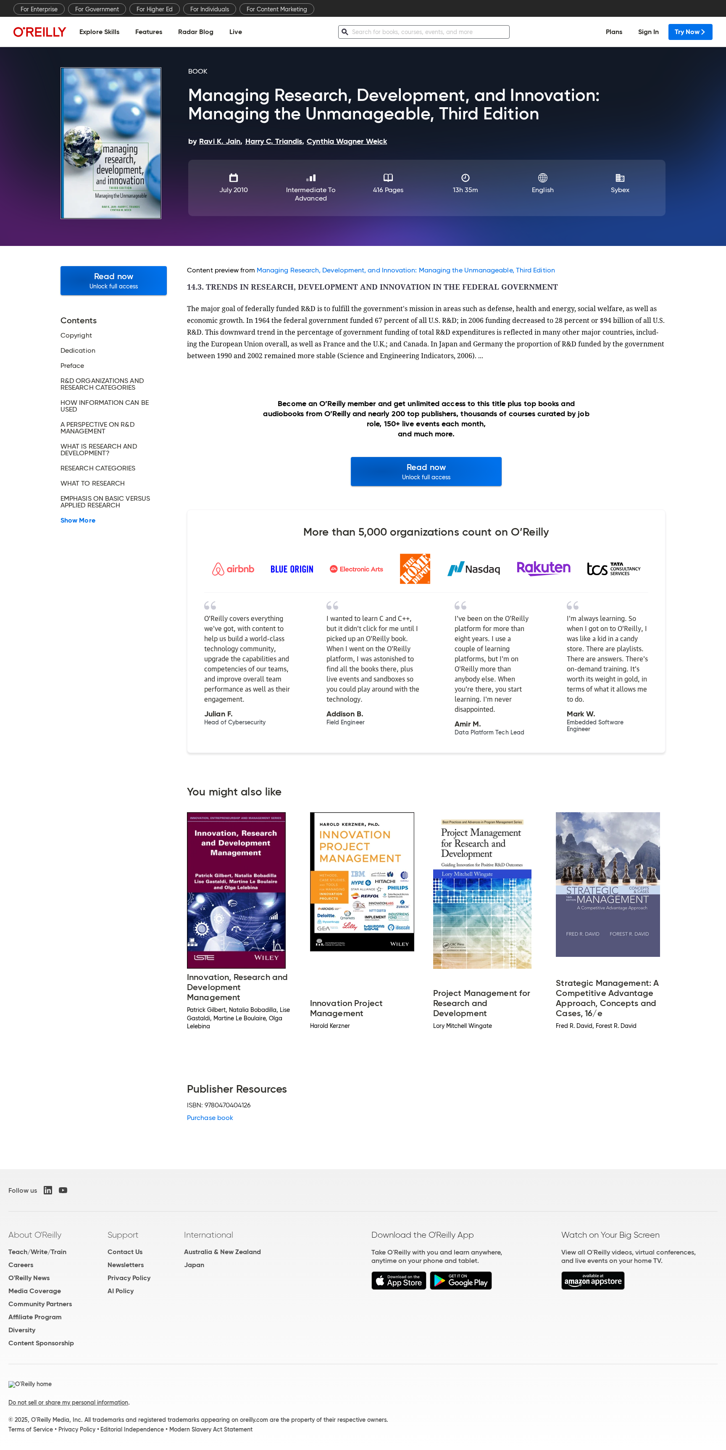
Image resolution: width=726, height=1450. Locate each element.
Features (148, 31)
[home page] (39, 32)
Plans (614, 31)
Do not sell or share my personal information (68, 1402)
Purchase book (210, 1118)
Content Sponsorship (41, 1343)
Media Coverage (34, 1290)
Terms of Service (30, 1429)
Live (235, 31)
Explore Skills (99, 31)
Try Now (687, 31)
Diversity (21, 1330)
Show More (77, 520)
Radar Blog (195, 31)
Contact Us (125, 1251)
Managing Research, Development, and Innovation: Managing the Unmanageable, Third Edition (406, 270)
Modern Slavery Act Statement (211, 1429)
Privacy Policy (129, 1277)
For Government (97, 9)
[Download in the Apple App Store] (398, 1287)
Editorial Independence (132, 1429)
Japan (194, 1264)
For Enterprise (39, 9)
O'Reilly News (29, 1277)
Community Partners (40, 1303)
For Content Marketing (277, 9)
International (208, 1235)
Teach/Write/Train (37, 1251)
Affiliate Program (35, 1317)
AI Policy (121, 1290)
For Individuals (209, 9)
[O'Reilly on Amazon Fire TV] (593, 1287)
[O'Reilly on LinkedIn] (48, 1190)
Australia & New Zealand (222, 1251)
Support (123, 1235)
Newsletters (126, 1264)
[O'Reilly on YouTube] (63, 1190)
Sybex (620, 190)
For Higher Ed (155, 9)
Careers (20, 1264)
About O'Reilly (34, 1235)
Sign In (648, 31)
